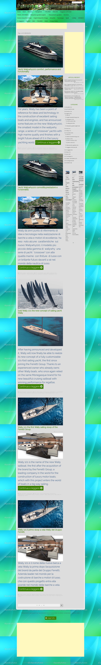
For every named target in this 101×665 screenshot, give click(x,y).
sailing (46, 494)
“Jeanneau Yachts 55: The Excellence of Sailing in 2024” (74, 88)
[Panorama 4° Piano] (39, 8)
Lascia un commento (59, 431)
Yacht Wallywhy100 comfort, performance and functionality (39, 70)
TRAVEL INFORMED (22, 15)
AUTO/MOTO (69, 109)
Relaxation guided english (38, 15)
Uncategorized (69, 160)
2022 (35, 148)
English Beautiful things (41, 18)
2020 (35, 493)
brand (38, 493)
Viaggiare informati (65, 12)
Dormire (66, 15)
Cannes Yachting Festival (44, 493)
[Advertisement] (42, 26)
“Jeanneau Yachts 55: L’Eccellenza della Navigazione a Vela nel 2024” (74, 92)
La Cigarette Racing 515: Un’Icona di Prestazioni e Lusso (73, 85)
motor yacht (24, 148)
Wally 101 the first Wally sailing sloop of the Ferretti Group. (38, 428)
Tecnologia (60, 18)
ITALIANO (48, 12)
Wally (56, 494)
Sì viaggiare (20, 21)
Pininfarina (37, 494)
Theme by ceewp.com (52, 662)
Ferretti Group (52, 493)
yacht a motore (30, 273)
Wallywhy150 (45, 274)
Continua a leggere (48, 143)
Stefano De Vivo (52, 148)
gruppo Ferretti (59, 594)
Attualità (52, 18)
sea (47, 148)
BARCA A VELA (39, 594)
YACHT (56, 274)
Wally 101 (29, 392)
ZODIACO (81, 18)
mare (45, 273)
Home (19, 12)
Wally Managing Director (50, 392)
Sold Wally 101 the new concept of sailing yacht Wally (40, 311)
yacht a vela (29, 594)
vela (47, 595)
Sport (67, 18)
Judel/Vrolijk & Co (21, 494)
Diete (46, 21)
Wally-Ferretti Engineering (32, 274)
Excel (24, 12)
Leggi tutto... (51, 618)
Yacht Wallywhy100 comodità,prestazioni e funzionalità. (38, 188)
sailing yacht (29, 493)
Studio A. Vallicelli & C (22, 274)
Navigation (38, 12)
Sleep (67, 152)
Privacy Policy (54, 21)
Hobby (74, 18)
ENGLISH (55, 12)
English (28, 21)
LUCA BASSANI (39, 148)
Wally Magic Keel (21, 495)
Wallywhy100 (39, 274)
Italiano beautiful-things (24, 18)
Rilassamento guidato (55, 15)
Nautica (30, 12)
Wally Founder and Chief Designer (38, 392)
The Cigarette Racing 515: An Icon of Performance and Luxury (73, 80)
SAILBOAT (42, 494)
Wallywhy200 (51, 274)
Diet (33, 21)
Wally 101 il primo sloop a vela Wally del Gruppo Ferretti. (40, 531)
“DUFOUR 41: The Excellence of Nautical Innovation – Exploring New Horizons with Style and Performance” (73, 97)
